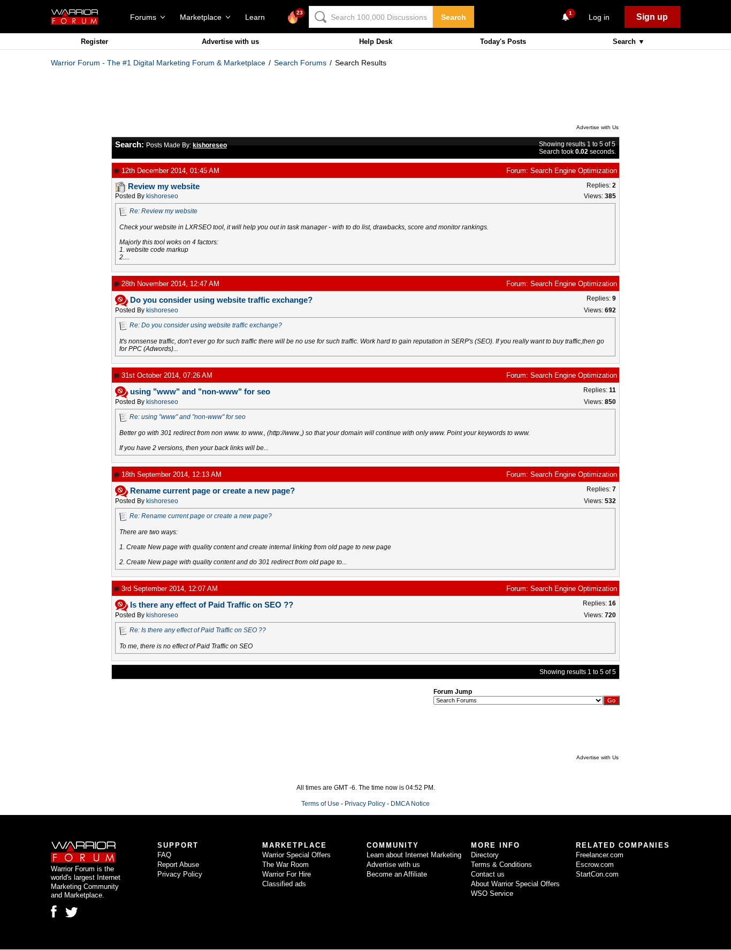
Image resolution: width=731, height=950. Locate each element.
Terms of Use (320, 803)
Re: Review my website (163, 211)
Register (94, 42)
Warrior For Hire (286, 874)
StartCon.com (597, 874)
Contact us (488, 874)
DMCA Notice (410, 803)
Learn (258, 17)
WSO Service (492, 893)
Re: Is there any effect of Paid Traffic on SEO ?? (198, 630)
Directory (485, 855)
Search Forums (300, 62)
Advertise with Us (597, 127)
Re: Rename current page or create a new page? (201, 516)
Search (453, 17)
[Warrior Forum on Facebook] (54, 911)
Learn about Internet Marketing (414, 855)
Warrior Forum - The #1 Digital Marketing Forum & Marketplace (158, 62)
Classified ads (284, 884)
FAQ (164, 855)
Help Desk (375, 42)
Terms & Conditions (501, 865)
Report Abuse (178, 865)
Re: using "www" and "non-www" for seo (188, 417)
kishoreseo (162, 196)
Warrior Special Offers (296, 855)
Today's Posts (503, 42)
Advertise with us (230, 42)
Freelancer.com (599, 855)
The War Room (285, 865)
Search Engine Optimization (573, 171)
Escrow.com (595, 865)
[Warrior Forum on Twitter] (71, 912)
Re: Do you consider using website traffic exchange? (206, 325)
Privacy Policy (365, 803)
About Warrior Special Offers (515, 884)
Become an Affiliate (397, 874)
